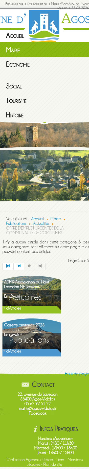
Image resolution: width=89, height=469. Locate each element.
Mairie (13, 50)
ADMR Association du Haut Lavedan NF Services (26, 284)
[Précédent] (19, 266)
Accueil (15, 35)
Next (85, 166)
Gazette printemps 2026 (24, 325)
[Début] (8, 266)
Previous (3, 166)
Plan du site (52, 464)
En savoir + (13, 296)
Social (14, 86)
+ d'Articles (12, 308)
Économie (18, 64)
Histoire (14, 115)
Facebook (37, 413)
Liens (60, 459)
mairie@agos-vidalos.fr (37, 408)
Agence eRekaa (39, 459)
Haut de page (77, 373)
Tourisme (16, 100)
